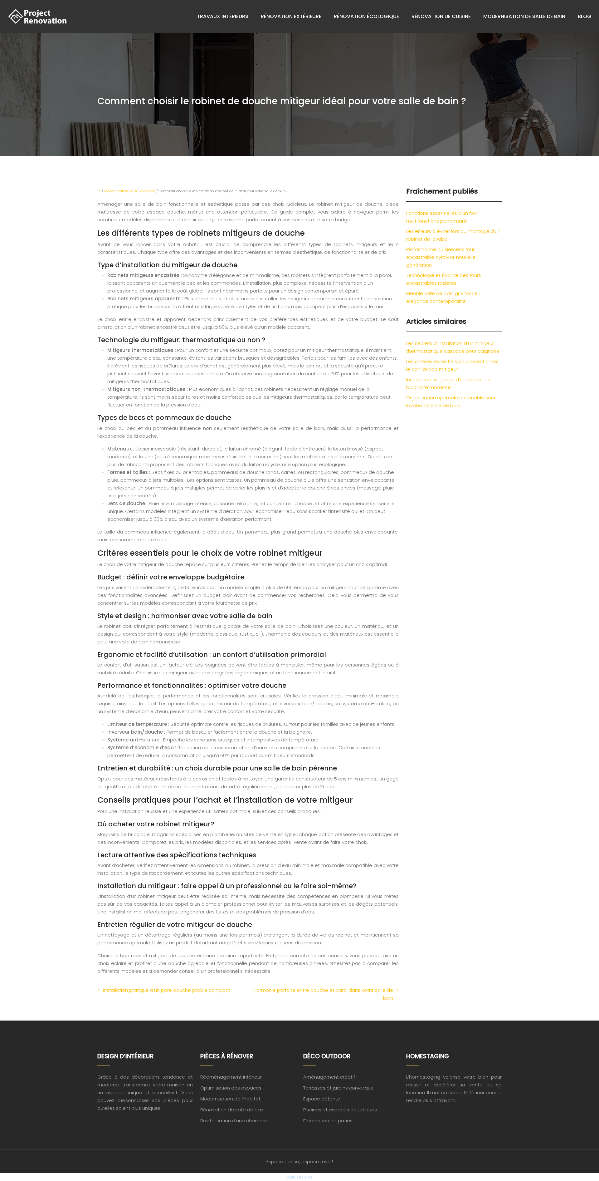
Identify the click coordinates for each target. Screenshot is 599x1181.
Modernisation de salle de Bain (524, 16)
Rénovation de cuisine (441, 16)
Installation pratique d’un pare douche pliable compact (166, 990)
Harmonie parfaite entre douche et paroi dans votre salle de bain (323, 994)
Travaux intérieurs (222, 16)
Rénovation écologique (366, 16)
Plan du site (299, 1177)
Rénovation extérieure (291, 16)
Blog (584, 16)
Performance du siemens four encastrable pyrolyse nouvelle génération (440, 257)
